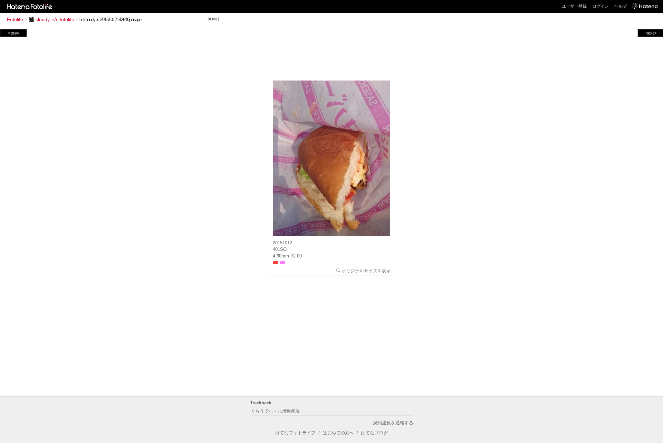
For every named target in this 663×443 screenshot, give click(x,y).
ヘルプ (620, 6)
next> (651, 33)
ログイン (600, 6)
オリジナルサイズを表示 (366, 270)
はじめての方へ (338, 432)
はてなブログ (374, 432)
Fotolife (15, 19)
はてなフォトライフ (295, 432)
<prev (13, 33)
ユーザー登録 (574, 6)
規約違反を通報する (393, 422)
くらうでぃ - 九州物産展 (275, 411)
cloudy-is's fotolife (55, 19)
